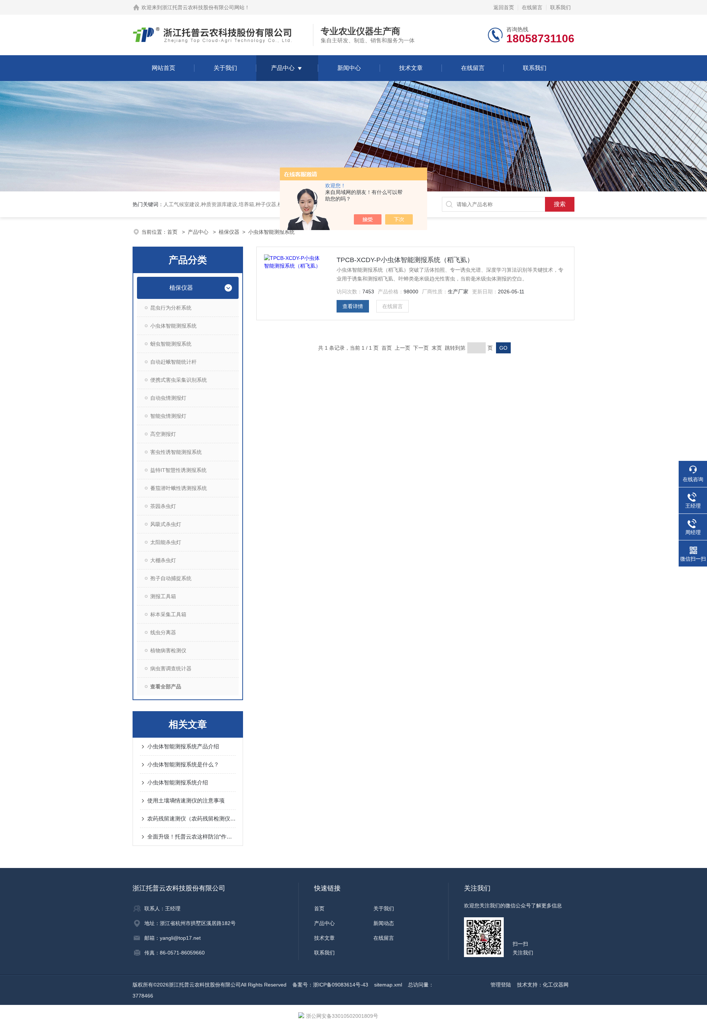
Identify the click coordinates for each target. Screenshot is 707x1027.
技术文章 (411, 68)
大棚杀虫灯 (163, 560)
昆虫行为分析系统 (170, 308)
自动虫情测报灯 (168, 398)
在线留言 (532, 7)
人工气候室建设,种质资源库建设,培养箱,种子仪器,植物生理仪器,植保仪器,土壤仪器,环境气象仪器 (274, 204)
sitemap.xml (388, 985)
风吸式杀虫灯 (165, 524)
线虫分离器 (163, 632)
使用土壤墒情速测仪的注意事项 (186, 800)
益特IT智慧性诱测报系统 (178, 470)
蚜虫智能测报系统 (170, 344)
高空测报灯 (163, 434)
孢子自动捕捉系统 (170, 578)
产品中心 (283, 68)
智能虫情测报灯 (168, 416)
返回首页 (503, 7)
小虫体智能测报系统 (271, 232)
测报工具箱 (163, 596)
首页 (173, 232)
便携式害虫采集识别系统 (178, 380)
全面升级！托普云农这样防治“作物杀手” (191, 836)
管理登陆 (500, 985)
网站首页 (163, 68)
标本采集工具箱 (168, 614)
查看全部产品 (165, 686)
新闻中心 (349, 68)
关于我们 (225, 68)
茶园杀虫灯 (163, 506)
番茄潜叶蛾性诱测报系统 (178, 488)
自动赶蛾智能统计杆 (173, 362)
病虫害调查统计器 (170, 668)
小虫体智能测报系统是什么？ (183, 764)
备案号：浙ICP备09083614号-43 (330, 985)
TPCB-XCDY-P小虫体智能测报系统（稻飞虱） (405, 260)
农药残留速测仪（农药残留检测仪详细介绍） (191, 818)
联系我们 (560, 7)
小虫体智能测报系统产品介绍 (183, 746)
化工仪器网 (556, 985)
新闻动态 (383, 923)
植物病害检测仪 (168, 650)
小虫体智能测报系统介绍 (177, 782)
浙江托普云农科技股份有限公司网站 (203, 7)
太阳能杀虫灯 (165, 542)
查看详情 (352, 306)
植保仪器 (229, 232)
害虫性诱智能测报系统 (176, 452)
